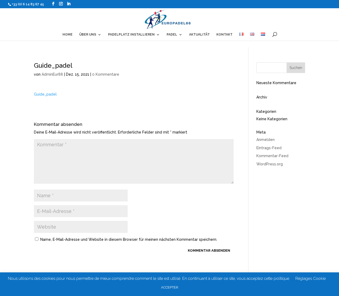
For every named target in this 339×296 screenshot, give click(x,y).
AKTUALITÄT (199, 34)
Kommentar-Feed (272, 156)
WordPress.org (269, 164)
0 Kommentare (105, 74)
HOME (68, 34)
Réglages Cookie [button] (310, 278)
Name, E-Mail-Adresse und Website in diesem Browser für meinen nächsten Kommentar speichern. (128, 239)
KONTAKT (224, 34)
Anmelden (265, 140)
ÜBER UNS (87, 34)
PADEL (172, 34)
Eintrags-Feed (269, 148)
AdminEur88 (52, 74)
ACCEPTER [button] (169, 287)
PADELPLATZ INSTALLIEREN (131, 34)
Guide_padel (45, 94)
